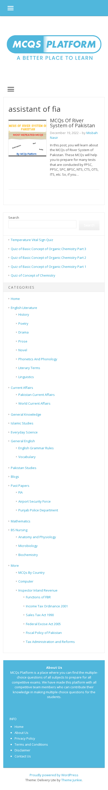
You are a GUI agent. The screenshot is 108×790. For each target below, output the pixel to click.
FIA (20, 492)
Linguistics (26, 377)
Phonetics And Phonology (37, 359)
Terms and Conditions (31, 744)
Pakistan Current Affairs (36, 394)
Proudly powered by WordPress (54, 775)
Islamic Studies (22, 423)
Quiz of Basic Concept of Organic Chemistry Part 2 (48, 257)
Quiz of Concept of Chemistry (33, 275)
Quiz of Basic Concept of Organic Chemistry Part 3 (48, 249)
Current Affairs (22, 387)
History (23, 314)
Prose (22, 341)
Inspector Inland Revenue (38, 590)
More (15, 565)
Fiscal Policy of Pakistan (44, 632)
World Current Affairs (34, 403)
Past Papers (20, 485)
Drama (23, 332)
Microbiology (28, 545)
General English (23, 441)
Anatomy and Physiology (37, 537)
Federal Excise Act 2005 (43, 624)
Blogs (15, 476)
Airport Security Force (34, 501)
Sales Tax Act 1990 (40, 615)
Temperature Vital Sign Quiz (32, 240)
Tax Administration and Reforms (50, 641)
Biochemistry (28, 554)
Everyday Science (24, 432)
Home (15, 298)
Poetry (23, 323)
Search (13, 217)
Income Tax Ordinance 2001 (47, 606)
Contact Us (23, 756)
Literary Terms (29, 368)
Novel (22, 350)
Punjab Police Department (38, 510)
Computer (25, 581)
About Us (21, 732)
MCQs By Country (31, 572)
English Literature (24, 307)
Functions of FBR (38, 597)
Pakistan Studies (23, 468)
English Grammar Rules (36, 448)
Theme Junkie (71, 780)
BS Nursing (19, 530)
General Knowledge (26, 414)
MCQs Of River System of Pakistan (72, 123)
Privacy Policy (25, 738)
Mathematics (20, 521)
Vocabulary (27, 457)
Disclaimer (22, 750)
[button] (7, 8)
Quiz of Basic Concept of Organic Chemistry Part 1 (48, 266)
